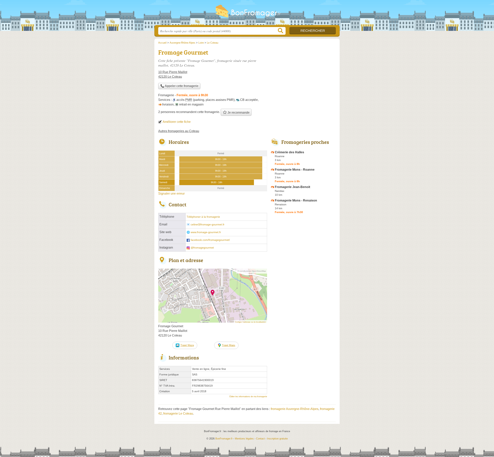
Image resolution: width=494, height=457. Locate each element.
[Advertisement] (303, 74)
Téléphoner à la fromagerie (203, 216)
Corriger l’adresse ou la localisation (250, 322)
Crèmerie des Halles (289, 152)
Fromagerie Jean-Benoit (292, 187)
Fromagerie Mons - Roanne (295, 169)
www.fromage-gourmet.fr (206, 232)
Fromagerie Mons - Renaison (296, 200)
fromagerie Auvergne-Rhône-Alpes (294, 409)
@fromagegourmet (202, 247)
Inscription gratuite (277, 438)
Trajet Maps (228, 345)
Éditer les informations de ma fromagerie (248, 396)
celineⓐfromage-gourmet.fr (207, 224)
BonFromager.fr (247, 13)
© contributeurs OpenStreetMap (252, 271)
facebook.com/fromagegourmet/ (210, 240)
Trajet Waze (187, 345)
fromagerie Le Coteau (178, 413)
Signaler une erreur (171, 193)
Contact (260, 438)
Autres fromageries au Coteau (178, 131)
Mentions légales (244, 438)
